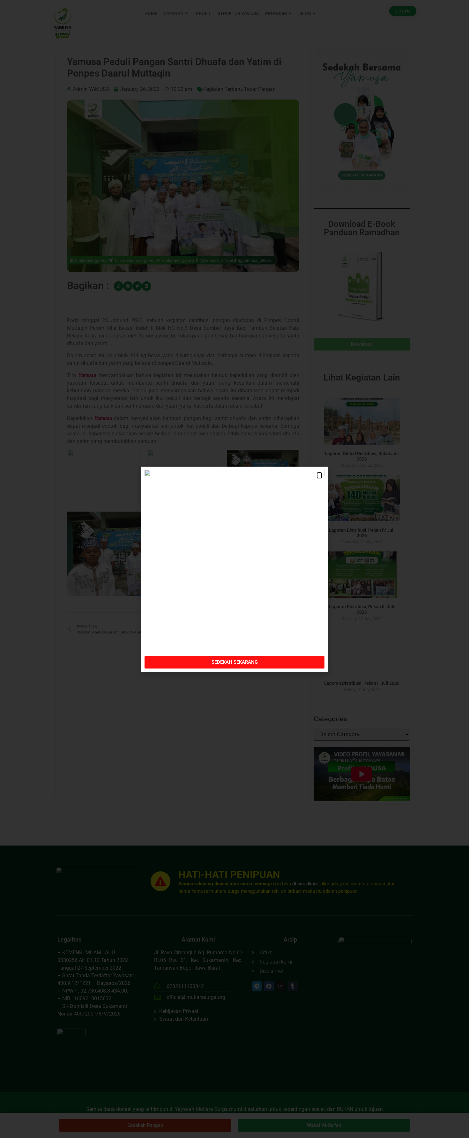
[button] (319, 475)
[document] (234, 569)
